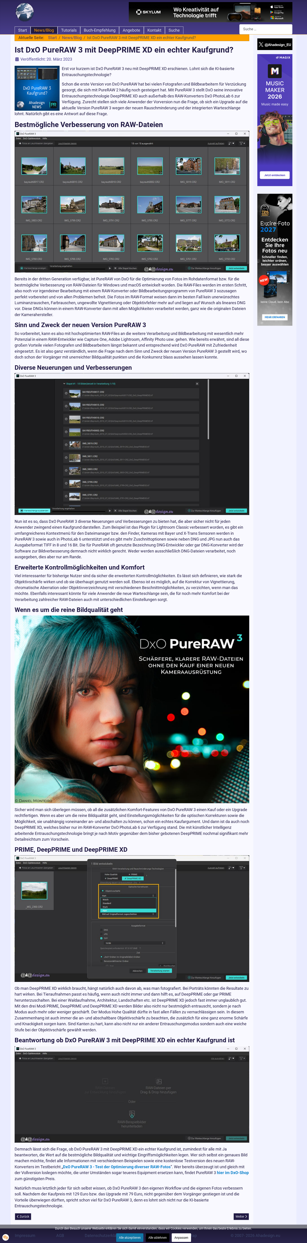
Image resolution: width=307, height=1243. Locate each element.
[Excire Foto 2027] (275, 259)
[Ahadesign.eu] (25, 11)
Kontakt (154, 30)
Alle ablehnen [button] (157, 1237)
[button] (5, 1237)
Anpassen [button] (181, 1237)
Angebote (131, 30)
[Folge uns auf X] (275, 44)
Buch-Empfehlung (100, 30)
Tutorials (69, 30)
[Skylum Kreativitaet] (210, 12)
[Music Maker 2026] (275, 120)
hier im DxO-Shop (233, 1172)
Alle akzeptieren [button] (130, 1237)
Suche (174, 30)
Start (22, 30)
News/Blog (44, 30)
